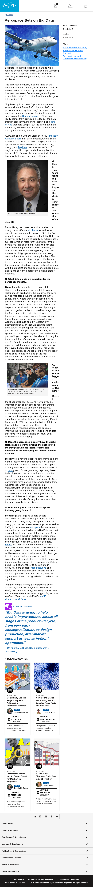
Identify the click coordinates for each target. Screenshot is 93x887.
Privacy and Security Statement (40, 879)
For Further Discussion (22, 606)
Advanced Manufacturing (75, 47)
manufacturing (38, 567)
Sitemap (22, 882)
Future (8, 544)
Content (9, 15)
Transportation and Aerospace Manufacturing (75, 57)
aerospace (35, 527)
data (10, 470)
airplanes (33, 230)
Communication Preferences (68, 879)
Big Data (22, 147)
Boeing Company (31, 116)
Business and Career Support (73, 51)
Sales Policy (10, 882)
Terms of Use (19, 879)
